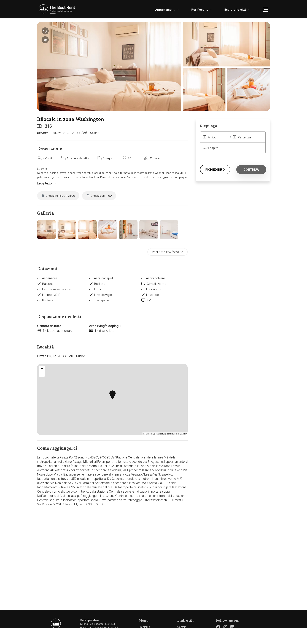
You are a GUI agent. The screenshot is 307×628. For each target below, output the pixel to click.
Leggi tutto (44, 183)
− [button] (42, 374)
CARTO (183, 433)
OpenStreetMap (159, 433)
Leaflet (146, 433)
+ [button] (42, 368)
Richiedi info (215, 169)
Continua (251, 169)
